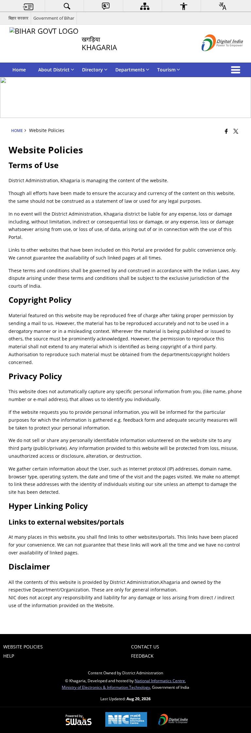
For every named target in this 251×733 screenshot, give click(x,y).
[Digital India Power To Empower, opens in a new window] (173, 720)
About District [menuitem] (54, 70)
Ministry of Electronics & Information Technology (106, 687)
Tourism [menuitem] (166, 70)
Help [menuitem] (8, 656)
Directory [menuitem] (92, 70)
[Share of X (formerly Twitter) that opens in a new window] (236, 131)
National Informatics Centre (160, 680)
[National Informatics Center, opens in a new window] (126, 720)
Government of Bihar (53, 18)
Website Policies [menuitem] (23, 647)
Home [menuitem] (19, 70)
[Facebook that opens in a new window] (226, 131)
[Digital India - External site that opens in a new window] (214, 56)
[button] (237, 70)
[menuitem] (28, 6)
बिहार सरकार (18, 18)
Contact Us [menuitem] (145, 647)
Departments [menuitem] (130, 70)
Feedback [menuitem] (142, 656)
